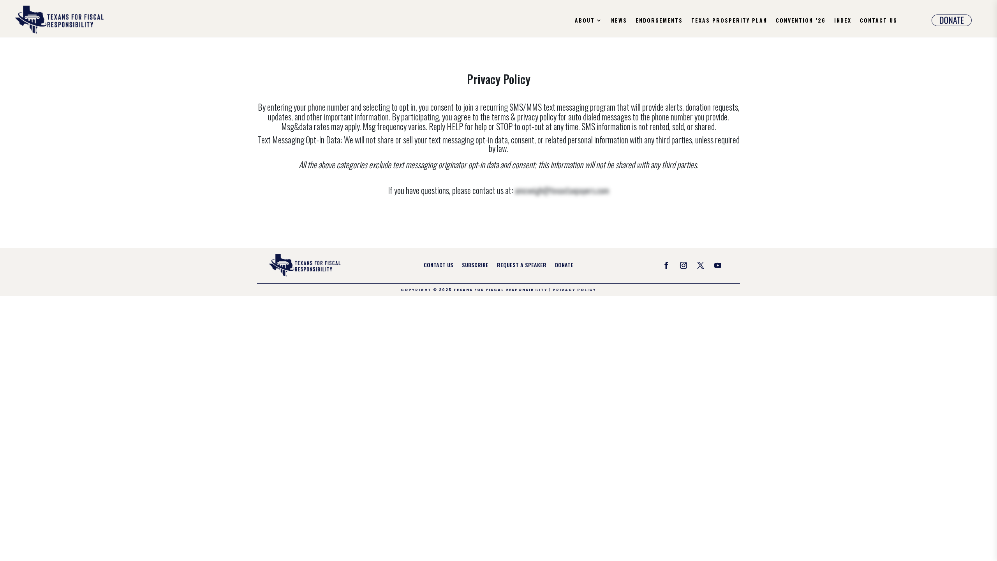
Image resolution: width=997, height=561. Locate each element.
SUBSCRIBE (475, 265)
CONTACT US (438, 265)
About (585, 21)
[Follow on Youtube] (718, 265)
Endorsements (659, 21)
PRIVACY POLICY (574, 290)
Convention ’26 (801, 21)
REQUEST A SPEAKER (521, 265)
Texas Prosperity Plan (729, 21)
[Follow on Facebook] (666, 265)
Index (842, 21)
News (619, 21)
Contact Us (878, 21)
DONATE (564, 265)
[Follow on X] (701, 265)
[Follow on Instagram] (683, 265)
